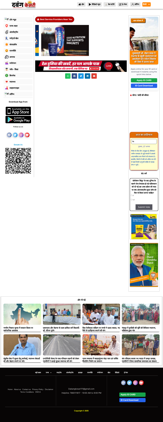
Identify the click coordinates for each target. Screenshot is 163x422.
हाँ (133, 195)
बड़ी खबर (38, 372)
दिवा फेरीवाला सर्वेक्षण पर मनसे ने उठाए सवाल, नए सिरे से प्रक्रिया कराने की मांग (101, 329)
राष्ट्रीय (59, 372)
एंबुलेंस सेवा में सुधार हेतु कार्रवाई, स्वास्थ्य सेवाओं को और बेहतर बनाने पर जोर (21, 359)
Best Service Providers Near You (56, 19)
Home (10, 389)
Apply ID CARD (144, 80)
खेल (109, 372)
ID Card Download (144, 85)
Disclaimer (49, 389)
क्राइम (80, 372)
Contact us (26, 389)
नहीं (133, 200)
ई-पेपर (126, 372)
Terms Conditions (27, 392)
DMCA (38, 392)
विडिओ (117, 372)
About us (17, 389)
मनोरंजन (100, 372)
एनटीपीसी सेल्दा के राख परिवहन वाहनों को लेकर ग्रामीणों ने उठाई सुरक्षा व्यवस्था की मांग (61, 359)
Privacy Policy (37, 389)
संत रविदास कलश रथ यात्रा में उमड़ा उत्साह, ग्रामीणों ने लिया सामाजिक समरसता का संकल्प (139, 359)
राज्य (47, 372)
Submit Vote (144, 207)
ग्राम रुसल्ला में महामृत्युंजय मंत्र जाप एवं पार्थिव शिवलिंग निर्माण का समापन (100, 359)
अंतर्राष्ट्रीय (69, 372)
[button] (68, 76)
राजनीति (89, 372)
